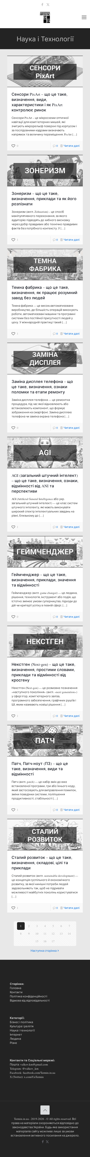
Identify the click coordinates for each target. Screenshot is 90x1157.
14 (69, 934)
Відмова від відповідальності (30, 1000)
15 (36, 941)
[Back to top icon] (45, 1110)
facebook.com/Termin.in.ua (39, 1073)
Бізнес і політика (21, 1022)
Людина (15, 1039)
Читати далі (72, 146)
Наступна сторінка (44, 951)
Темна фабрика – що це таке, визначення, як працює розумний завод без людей (44, 292)
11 (45, 934)
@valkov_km (30, 1069)
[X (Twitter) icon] (48, 4)
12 (53, 934)
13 (61, 934)
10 (36, 934)
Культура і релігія (21, 1026)
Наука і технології (22, 1030)
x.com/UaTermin (34, 1077)
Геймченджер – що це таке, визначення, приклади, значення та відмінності (44, 580)
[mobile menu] (84, 17)
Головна (15, 988)
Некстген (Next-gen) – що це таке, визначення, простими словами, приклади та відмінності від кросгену (43, 672)
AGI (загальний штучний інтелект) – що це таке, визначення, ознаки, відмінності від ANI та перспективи (45, 483)
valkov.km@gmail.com (34, 1064)
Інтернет (16, 1034)
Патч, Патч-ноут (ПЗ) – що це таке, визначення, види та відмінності (40, 769)
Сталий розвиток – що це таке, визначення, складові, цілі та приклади (42, 862)
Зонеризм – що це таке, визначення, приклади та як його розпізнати (44, 198)
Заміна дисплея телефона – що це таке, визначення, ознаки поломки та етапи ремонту (42, 386)
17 (53, 941)
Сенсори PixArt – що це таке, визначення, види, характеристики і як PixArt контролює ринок (40, 102)
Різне (13, 1043)
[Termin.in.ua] (45, 17)
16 (45, 941)
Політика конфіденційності (28, 996)
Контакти (16, 992)
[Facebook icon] (42, 4)
